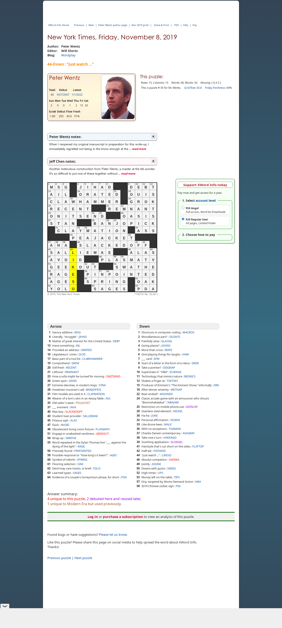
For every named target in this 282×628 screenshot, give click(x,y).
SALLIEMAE (90, 416)
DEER (195, 363)
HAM (185, 354)
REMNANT (72, 372)
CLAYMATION (96, 394)
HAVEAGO (169, 438)
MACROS (188, 332)
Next (91, 25)
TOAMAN (175, 429)
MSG (77, 332)
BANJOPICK (93, 390)
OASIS (73, 381)
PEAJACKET (83, 403)
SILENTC (174, 337)
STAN (102, 385)
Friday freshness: (215, 88)
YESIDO (175, 420)
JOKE (154, 415)
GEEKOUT (102, 434)
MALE (168, 424)
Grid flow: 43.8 (193, 88)
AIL (78, 345)
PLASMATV (103, 429)
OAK (80, 464)
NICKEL (178, 411)
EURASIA (175, 372)
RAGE (81, 446)
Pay (195, 25)
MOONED (166, 394)
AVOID (65, 425)
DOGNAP (169, 367)
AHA (73, 407)
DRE (216, 385)
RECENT (71, 367)
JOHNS (166, 345)
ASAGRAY (189, 433)
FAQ (185, 25)
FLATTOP (198, 446)
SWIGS (171, 468)
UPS (160, 473)
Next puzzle (83, 558)
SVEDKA (174, 460)
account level (206, 200)
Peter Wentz (64, 78)
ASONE (156, 464)
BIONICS (189, 376)
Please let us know (113, 534)
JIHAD (83, 337)
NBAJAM (173, 402)
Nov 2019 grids (140, 25)
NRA (198, 482)
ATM (157, 359)
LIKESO (166, 455)
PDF (176, 25)
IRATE (168, 350)
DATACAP (192, 407)
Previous (79, 25)
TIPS (177, 477)
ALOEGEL (177, 442)
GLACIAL (167, 341)
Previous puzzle (59, 558)
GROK (75, 363)
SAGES (77, 473)
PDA (124, 477)
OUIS (82, 354)
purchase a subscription (123, 516)
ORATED (86, 350)
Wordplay (68, 55)
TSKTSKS (172, 381)
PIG (178, 486)
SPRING (82, 460)
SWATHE (70, 438)
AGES (113, 455)
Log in (93, 516)
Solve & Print (161, 25)
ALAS (73, 420)
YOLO (96, 468)
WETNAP (176, 390)
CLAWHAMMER (92, 359)
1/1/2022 (77, 94)
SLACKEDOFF (74, 412)
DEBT (116, 341)
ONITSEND (113, 376)
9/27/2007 (63, 94)
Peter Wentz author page (112, 25)
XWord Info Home (58, 25)
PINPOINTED (82, 451)
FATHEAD (160, 451)
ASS (108, 398)
